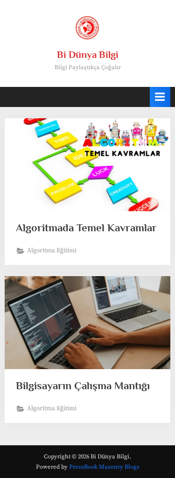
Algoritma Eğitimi (52, 251)
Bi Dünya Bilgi (88, 54)
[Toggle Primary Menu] (160, 97)
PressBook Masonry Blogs (104, 467)
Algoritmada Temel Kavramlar (86, 227)
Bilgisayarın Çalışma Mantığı (83, 385)
